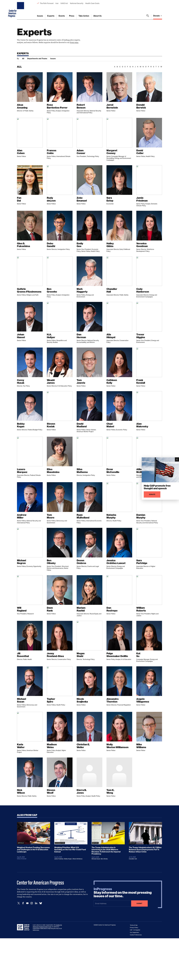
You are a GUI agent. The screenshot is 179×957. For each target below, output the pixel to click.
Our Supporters (134, 932)
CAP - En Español (135, 930)
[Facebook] (23, 903)
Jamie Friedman (58, 859)
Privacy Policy (134, 927)
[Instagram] (31, 903)
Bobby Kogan (68, 859)
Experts (50, 16)
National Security (76, 3)
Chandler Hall (133, 859)
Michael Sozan (96, 859)
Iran (57, 3)
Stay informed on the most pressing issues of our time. (123, 892)
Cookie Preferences (136, 935)
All (23, 58)
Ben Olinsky (104, 859)
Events (62, 16)
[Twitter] (18, 903)
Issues (40, 16)
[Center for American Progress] (21, 9)
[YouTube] (27, 903)
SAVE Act (64, 3)
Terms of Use (133, 925)
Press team (74, 42)
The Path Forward (46, 3)
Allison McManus (77, 859)
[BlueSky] (40, 903)
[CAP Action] (24, 927)
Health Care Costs (92, 3)
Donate (156, 16)
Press (71, 16)
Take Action (84, 16)
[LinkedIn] (36, 903)
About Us (97, 16)
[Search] (147, 17)
